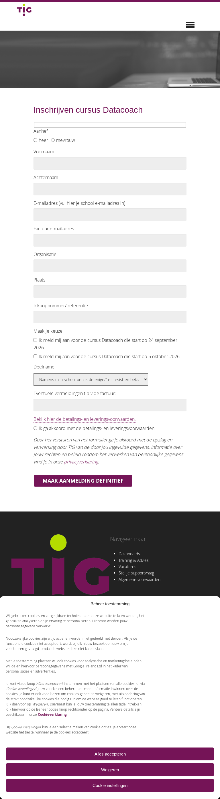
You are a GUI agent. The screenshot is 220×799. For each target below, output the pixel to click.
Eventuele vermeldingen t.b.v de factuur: (75, 393)
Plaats (39, 280)
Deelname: (45, 367)
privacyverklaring (81, 462)
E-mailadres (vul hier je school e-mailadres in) (79, 203)
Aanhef (41, 131)
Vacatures (127, 566)
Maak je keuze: (49, 331)
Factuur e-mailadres (54, 228)
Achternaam (46, 177)
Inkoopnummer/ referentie (61, 305)
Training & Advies (134, 560)
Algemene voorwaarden (139, 579)
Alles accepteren (110, 754)
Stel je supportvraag (136, 573)
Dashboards (129, 553)
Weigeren (110, 769)
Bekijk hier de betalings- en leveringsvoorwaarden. (85, 419)
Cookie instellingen (110, 785)
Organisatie (45, 254)
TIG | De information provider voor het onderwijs (24, 10)
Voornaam (44, 151)
